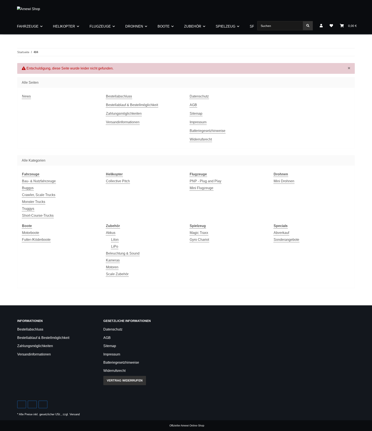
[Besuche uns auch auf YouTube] (32, 404)
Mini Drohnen (284, 181)
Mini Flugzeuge (201, 188)
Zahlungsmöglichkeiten (124, 113)
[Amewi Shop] (28, 9)
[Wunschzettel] (331, 26)
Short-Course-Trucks (38, 215)
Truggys (28, 208)
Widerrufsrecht (201, 139)
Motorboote (30, 233)
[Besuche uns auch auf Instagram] (43, 404)
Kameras (113, 260)
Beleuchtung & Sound (123, 253)
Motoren (112, 267)
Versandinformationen (123, 122)
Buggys (28, 188)
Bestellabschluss (119, 96)
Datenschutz (199, 96)
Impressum (198, 122)
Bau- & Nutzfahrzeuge (39, 181)
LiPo (114, 246)
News (26, 96)
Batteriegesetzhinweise (207, 131)
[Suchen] (308, 25)
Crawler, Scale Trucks (38, 195)
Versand (75, 414)
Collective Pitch (118, 181)
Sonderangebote (286, 239)
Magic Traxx (199, 233)
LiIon (115, 239)
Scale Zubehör (117, 274)
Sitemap (196, 113)
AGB (193, 105)
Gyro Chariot (199, 239)
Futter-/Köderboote (36, 239)
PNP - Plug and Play (205, 181)
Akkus (110, 233)
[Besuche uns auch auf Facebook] (21, 404)
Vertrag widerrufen (125, 380)
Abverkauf (281, 233)
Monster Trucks (33, 202)
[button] (321, 26)
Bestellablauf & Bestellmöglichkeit (132, 105)
